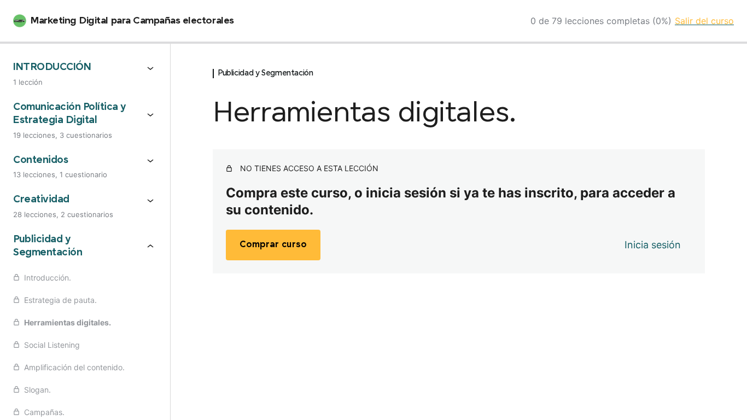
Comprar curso (273, 245)
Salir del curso (704, 20)
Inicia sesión (653, 244)
